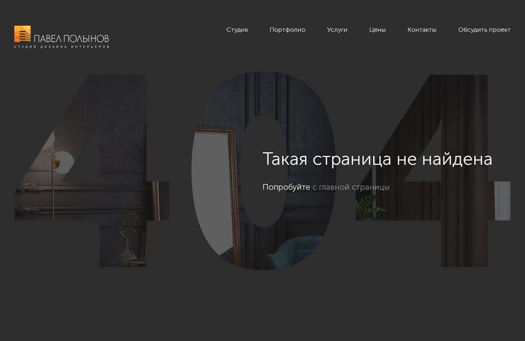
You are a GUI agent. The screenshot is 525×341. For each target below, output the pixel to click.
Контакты (422, 30)
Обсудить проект (484, 30)
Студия (237, 30)
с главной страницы (351, 187)
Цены (377, 30)
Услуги (337, 30)
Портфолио (287, 30)
